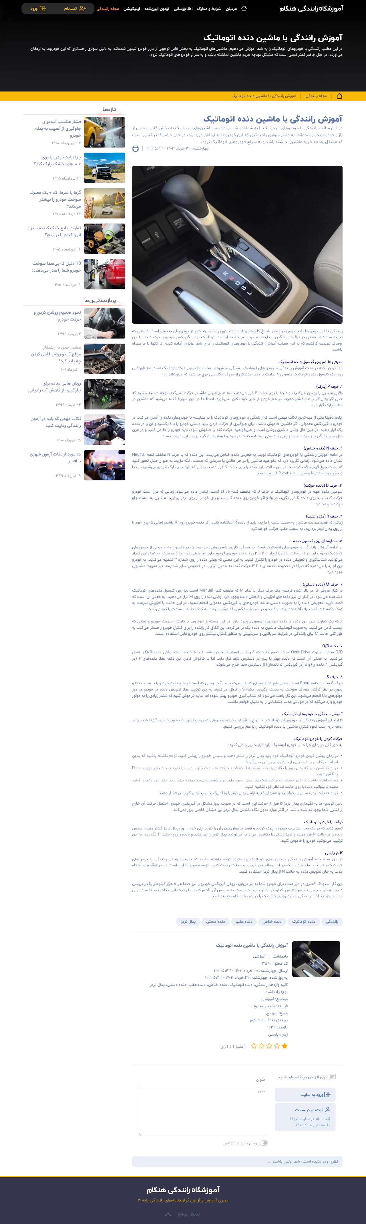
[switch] (264, 1143)
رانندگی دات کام (263, 1020)
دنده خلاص (272, 921)
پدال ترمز (188, 921)
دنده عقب (244, 921)
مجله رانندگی (316, 96)
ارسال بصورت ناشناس (240, 1143)
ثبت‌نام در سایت (310, 1118)
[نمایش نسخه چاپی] (135, 148)
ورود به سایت (312, 1095)
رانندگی (332, 921)
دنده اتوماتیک (303, 921)
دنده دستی (215, 921)
